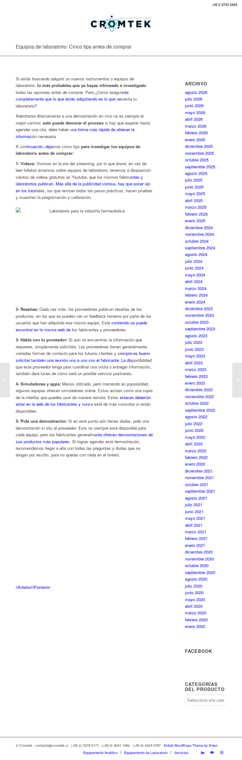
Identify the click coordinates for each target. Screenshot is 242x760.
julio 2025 (193, 180)
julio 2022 (193, 423)
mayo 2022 (195, 437)
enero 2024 (195, 302)
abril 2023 (194, 363)
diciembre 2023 (199, 308)
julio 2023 (193, 342)
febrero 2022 (196, 457)
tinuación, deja (39, 146)
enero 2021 (195, 545)
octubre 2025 (197, 160)
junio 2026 (194, 105)
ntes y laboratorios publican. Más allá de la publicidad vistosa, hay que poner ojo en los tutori (83, 184)
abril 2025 (194, 200)
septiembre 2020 (200, 572)
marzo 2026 (195, 126)
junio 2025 (194, 187)
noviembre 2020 (199, 559)
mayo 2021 (195, 518)
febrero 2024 (196, 295)
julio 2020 (193, 586)
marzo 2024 (195, 288)
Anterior (25, 587)
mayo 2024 (195, 275)
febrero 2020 (196, 620)
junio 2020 (194, 592)
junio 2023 (194, 349)
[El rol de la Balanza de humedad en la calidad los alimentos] (5, 380)
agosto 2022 (196, 417)
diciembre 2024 (199, 227)
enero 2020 (195, 626)
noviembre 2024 (199, 234)
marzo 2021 (195, 532)
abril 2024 (194, 281)
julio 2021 (193, 505)
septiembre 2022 (200, 410)
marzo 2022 (195, 451)
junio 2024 (194, 268)
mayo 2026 (195, 112)
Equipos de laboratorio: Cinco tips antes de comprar (73, 46)
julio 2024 (193, 261)
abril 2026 (194, 119)
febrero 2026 (196, 133)
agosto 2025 (196, 173)
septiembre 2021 (200, 491)
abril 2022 (194, 444)
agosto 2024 (196, 254)
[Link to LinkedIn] (202, 752)
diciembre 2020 (199, 552)
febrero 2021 (196, 538)
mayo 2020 (195, 599)
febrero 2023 (196, 376)
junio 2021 (194, 511)
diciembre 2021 (199, 471)
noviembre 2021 (199, 477)
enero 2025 (195, 220)
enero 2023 (195, 383)
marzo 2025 (195, 207)
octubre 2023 (197, 322)
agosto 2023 (196, 336)
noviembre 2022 (199, 396)
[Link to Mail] (212, 752)
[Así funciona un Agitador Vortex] (237, 380)
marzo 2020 (195, 613)
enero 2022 (195, 464)
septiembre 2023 (200, 329)
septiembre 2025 (200, 167)
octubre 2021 (197, 484)
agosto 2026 (196, 92)
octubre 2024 (197, 241)
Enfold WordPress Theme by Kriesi (190, 745)
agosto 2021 (196, 498)
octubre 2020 (197, 565)
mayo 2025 (195, 193)
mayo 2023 (195, 356)
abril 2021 (194, 525)
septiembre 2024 (200, 248)
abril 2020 (194, 606)
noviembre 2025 (199, 153)
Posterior (42, 587)
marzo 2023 (195, 369)
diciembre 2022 (199, 389)
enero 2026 (195, 139)
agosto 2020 (196, 579)
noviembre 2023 (199, 315)
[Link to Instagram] (221, 752)
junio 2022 (194, 430)
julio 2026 (193, 99)
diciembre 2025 (199, 146)
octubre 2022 (197, 403)
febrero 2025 (196, 214)
